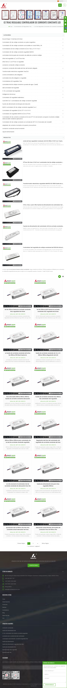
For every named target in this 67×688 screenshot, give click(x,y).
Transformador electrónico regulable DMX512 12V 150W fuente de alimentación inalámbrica (43, 183)
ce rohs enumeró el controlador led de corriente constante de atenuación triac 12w (18, 485)
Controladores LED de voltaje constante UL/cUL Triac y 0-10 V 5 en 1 (21, 49)
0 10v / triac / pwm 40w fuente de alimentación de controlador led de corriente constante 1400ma (43, 205)
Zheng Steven (8, 587)
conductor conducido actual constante (13, 128)
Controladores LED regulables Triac (23, 26)
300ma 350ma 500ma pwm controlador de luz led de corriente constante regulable (18, 441)
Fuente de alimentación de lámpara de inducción (16, 104)
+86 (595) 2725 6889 (10, 581)
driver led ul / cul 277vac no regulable (13, 62)
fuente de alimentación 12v (9, 647)
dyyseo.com (34, 686)
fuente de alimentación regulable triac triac (13, 644)
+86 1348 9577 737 (9, 578)
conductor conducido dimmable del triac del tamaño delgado (19, 68)
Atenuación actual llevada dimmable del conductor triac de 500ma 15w (48, 528)
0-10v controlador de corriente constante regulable (15, 633)
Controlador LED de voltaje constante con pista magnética (18, 42)
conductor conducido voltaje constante (13, 65)
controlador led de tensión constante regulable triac (15, 639)
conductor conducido (7, 628)
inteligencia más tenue (8, 94)
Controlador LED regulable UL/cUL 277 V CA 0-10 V (16, 110)
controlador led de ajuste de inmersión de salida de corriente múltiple (22, 55)
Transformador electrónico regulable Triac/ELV (15, 71)
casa (11, 26)
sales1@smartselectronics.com (12, 589)
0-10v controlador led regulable (11, 91)
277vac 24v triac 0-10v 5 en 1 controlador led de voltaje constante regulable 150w (43, 162)
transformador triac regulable (9, 650)
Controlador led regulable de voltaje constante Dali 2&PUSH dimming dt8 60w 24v (43, 247)
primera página (21, 543)
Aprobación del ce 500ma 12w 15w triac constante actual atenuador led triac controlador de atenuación (17, 529)
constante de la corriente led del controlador (13, 636)
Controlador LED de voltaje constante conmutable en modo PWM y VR (22, 45)
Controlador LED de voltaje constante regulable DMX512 (18, 52)
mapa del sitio (5, 615)
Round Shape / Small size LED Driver (12, 39)
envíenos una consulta (48, 663)
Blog (3, 613)
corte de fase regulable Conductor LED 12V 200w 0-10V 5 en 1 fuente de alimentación (43, 141)
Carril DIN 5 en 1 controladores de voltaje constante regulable (19, 101)
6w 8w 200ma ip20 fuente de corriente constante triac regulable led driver (48, 310)
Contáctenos (33, 565)
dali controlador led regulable (10, 88)
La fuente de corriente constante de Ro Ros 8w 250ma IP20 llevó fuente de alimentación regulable (17, 354)
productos (4, 604)
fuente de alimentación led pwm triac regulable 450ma (48, 485)
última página (45, 543)
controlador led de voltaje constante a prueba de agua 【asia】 (20, 84)
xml (3, 618)
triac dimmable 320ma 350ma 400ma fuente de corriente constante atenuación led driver (17, 398)
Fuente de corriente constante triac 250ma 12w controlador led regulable (48, 398)
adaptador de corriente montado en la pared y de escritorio (19, 125)
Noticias (4, 607)
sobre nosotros (6, 602)
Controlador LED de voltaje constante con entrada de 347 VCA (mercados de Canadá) (27, 122)
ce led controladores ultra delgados (12, 75)
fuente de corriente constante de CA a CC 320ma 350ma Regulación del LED (48, 354)
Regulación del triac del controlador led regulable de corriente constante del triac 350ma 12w (48, 441)
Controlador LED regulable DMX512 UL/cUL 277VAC (16, 114)
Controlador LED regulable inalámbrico (13, 97)
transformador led (6, 652)
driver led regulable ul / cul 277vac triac (13, 58)
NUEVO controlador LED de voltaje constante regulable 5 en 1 (19, 107)
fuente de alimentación (8, 641)
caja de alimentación (8, 132)
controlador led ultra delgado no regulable (14, 78)
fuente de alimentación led (9, 630)
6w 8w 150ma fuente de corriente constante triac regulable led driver (18, 310)
